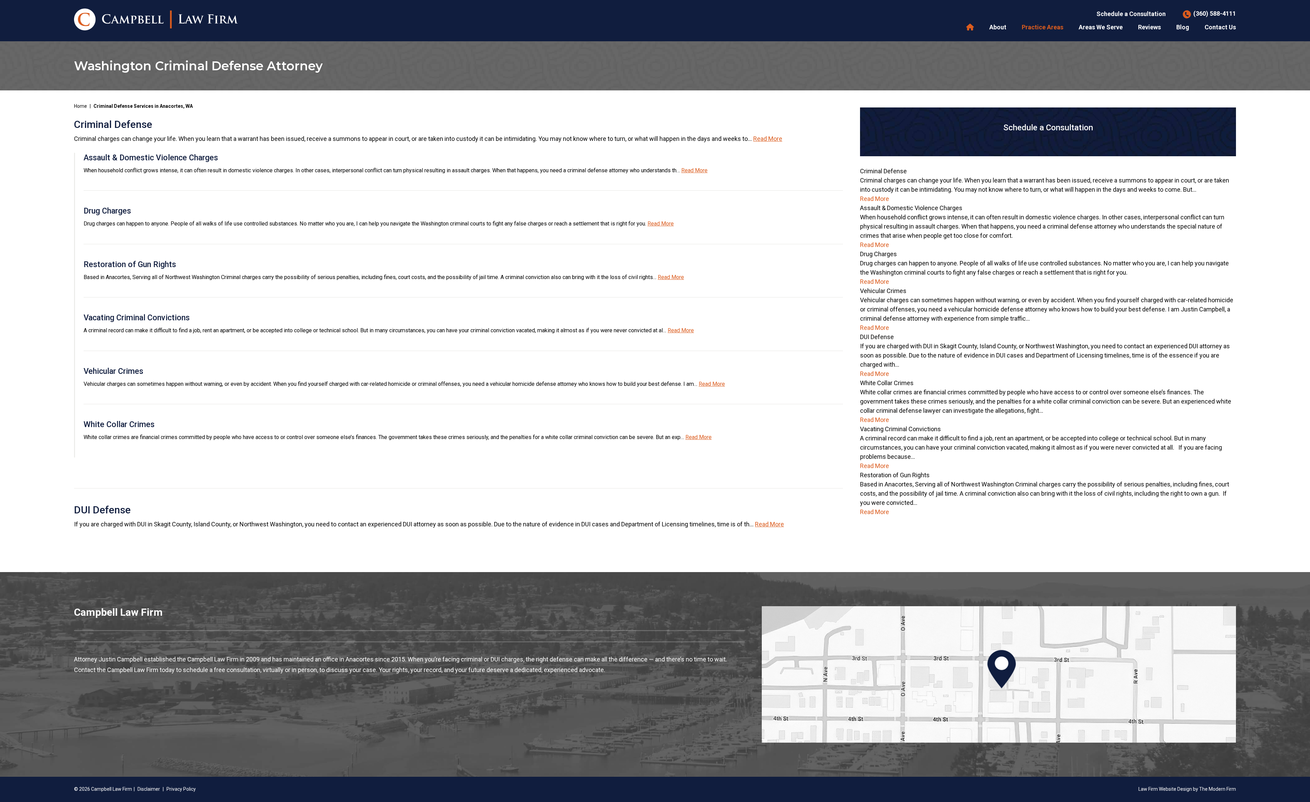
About (997, 27)
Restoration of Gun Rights (130, 264)
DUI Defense (102, 510)
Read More (767, 138)
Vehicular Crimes (113, 371)
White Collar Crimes (119, 424)
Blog (1182, 27)
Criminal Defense (113, 124)
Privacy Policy (181, 789)
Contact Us (1220, 27)
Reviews (1149, 27)
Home (970, 27)
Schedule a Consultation (1131, 13)
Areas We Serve (1101, 27)
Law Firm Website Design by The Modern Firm (1187, 789)
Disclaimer (148, 789)
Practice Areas (1042, 27)
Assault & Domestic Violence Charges (151, 157)
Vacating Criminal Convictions (137, 317)
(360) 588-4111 (1214, 13)
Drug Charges (107, 211)
